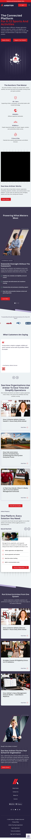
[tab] (14, 303)
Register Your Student (20, 40)
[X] (13, 810)
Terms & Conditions (15, 831)
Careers (16, 799)
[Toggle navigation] (29, 5)
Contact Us (15, 791)
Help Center (15, 788)
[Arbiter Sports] (7, 5)
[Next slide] (17, 377)
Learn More (5, 298)
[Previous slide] (13, 377)
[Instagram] (17, 810)
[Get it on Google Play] (18, 804)
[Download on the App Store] (12, 804)
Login (22, 5)
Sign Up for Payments (15, 834)
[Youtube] (15, 810)
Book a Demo (5, 40)
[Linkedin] (19, 810)
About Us (15, 795)
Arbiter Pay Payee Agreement (15, 825)
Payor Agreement (15, 828)
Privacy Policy (15, 822)
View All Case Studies (15, 505)
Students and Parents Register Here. (15, 1)
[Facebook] (11, 810)
